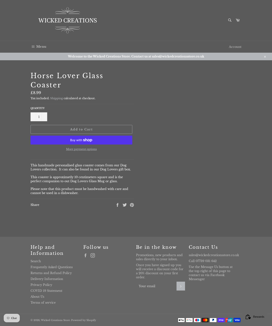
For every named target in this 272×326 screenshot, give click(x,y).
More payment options (81, 149)
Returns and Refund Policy (51, 273)
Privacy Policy (41, 285)
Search (36, 261)
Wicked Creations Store (55, 320)
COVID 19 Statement (46, 291)
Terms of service (43, 302)
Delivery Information (47, 279)
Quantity (38, 108)
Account (235, 47)
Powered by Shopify (83, 320)
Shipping (56, 98)
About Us (37, 296)
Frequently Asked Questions (52, 267)
